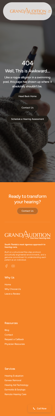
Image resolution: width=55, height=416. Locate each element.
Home (8, 284)
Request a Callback (14, 339)
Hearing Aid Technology (16, 385)
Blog (7, 330)
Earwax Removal (13, 380)
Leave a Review (12, 293)
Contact (9, 334)
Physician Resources (15, 344)
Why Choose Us (13, 289)
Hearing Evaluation (14, 375)
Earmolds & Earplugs (15, 389)
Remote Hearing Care (15, 394)
